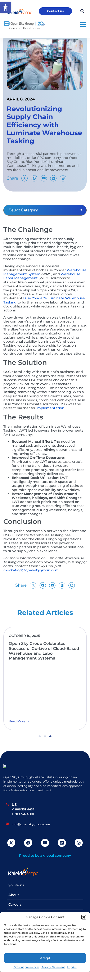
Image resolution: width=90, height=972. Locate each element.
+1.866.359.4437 (23, 809)
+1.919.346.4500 (23, 814)
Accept (45, 958)
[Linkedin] (53, 178)
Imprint (72, 967)
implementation (50, 408)
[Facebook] (34, 178)
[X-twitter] (24, 178)
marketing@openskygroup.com (31, 570)
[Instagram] (63, 178)
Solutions (16, 885)
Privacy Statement (53, 967)
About (13, 895)
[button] (84, 917)
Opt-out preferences (26, 967)
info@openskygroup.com (31, 824)
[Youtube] (44, 178)
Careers (15, 904)
